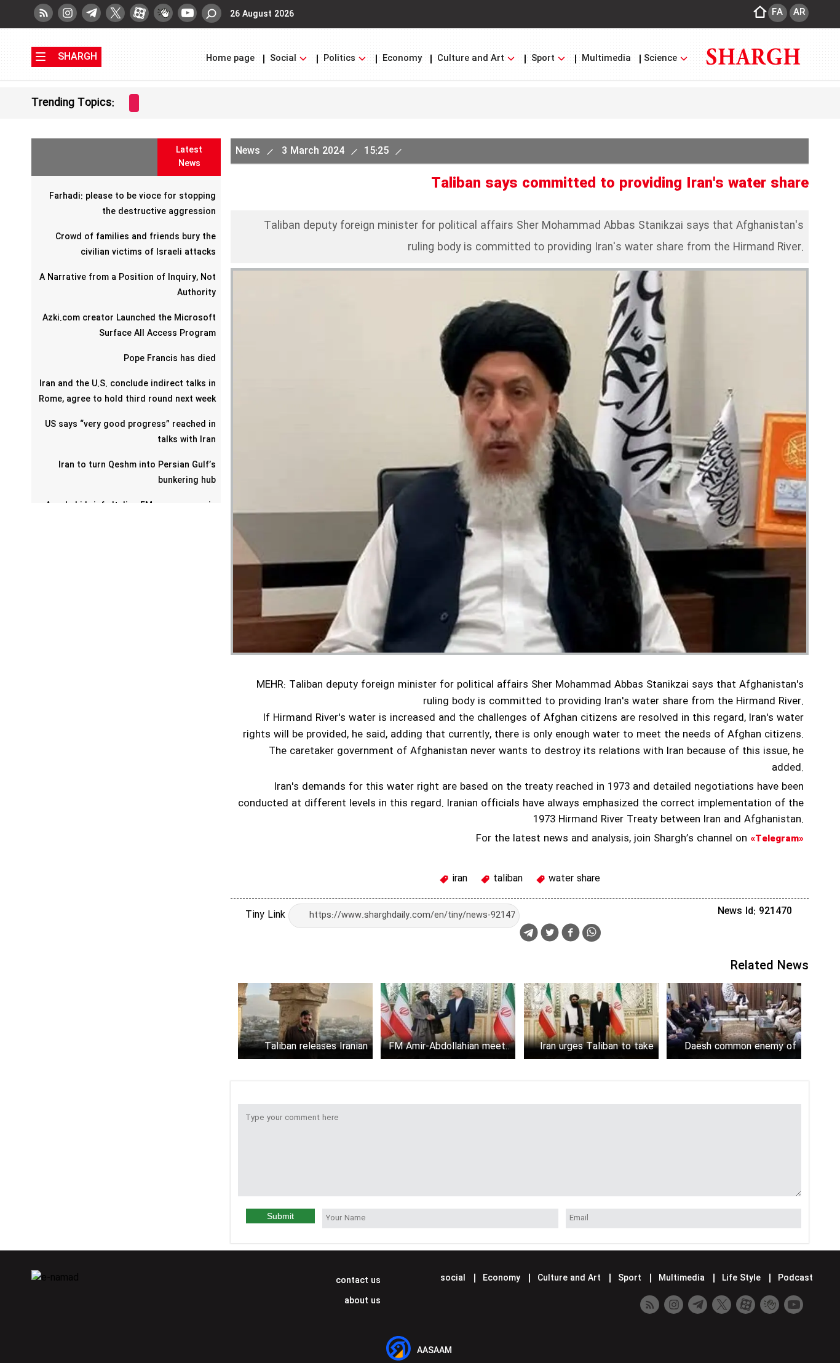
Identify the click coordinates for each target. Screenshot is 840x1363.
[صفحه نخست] (756, 13)
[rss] (43, 13)
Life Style (741, 1278)
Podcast (794, 1278)
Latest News (189, 156)
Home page (231, 59)
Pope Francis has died (170, 358)
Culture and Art (471, 59)
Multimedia (606, 59)
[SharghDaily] (753, 72)
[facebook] (570, 934)
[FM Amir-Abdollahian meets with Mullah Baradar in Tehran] (448, 1021)
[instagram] (67, 13)
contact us (357, 1280)
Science (662, 59)
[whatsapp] (591, 933)
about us (361, 1301)
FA (777, 12)
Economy (402, 59)
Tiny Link (266, 915)
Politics (339, 59)
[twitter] (115, 13)
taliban (506, 878)
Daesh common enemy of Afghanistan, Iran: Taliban (740, 1046)
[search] (211, 13)
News (249, 151)
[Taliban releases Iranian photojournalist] (305, 1021)
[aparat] (139, 13)
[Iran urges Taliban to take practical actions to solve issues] (591, 1021)
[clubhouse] (163, 13)
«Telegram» (777, 839)
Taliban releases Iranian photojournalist (316, 1046)
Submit (280, 1216)
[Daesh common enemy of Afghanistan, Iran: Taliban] (734, 1021)
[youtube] (187, 13)
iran (458, 878)
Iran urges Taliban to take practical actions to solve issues (597, 1046)
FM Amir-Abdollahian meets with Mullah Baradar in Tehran (449, 1046)
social (453, 1278)
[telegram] (91, 13)
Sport (543, 59)
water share (572, 878)
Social (283, 59)
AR (799, 12)
